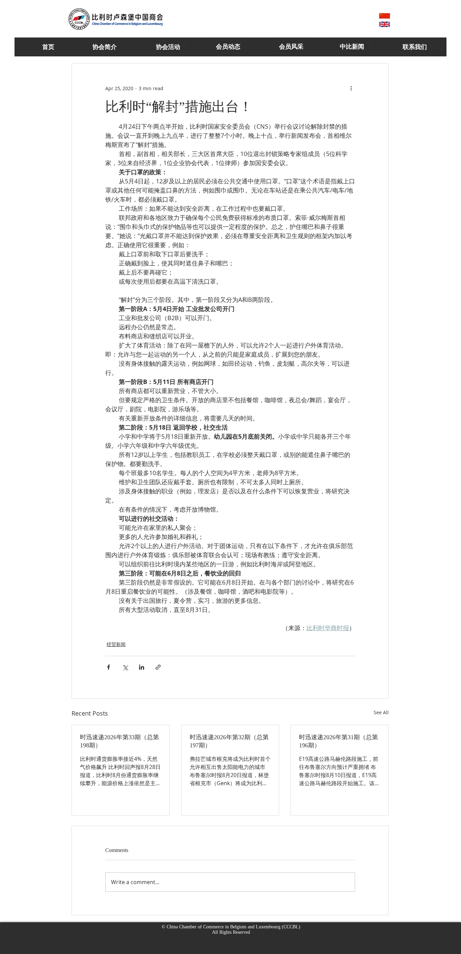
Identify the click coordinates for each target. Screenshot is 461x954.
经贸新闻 (116, 644)
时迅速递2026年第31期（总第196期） (338, 741)
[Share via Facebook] (108, 667)
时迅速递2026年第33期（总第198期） (119, 741)
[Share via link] (158, 667)
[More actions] (351, 88)
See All (381, 712)
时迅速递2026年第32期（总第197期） (229, 741)
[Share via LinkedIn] (141, 667)
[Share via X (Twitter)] (125, 667)
